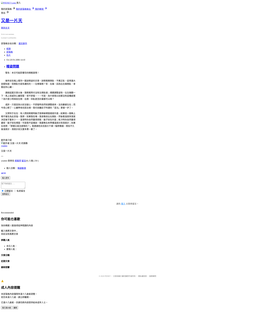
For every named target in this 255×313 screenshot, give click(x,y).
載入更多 (5, 178)
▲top (3, 173)
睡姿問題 (12, 66)
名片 (8, 55)
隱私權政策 (142, 276)
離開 (15, 308)
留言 (24, 161)
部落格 (9, 52)
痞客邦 (18, 161)
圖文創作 (23, 43)
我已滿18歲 (6, 308)
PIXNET (108, 276)
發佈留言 (5, 194)
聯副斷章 (22, 168)
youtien (4, 146)
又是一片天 (11, 20)
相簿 (8, 49)
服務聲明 (152, 276)
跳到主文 (5, 28)
